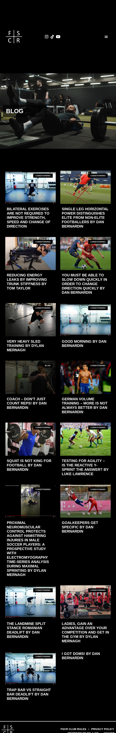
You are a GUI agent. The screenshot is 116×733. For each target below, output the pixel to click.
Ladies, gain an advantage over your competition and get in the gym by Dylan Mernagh (85, 632)
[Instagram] (47, 37)
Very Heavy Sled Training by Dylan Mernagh (25, 345)
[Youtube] (58, 37)
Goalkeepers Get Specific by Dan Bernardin (80, 527)
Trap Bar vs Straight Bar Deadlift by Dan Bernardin (29, 694)
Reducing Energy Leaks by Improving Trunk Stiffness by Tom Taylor (27, 281)
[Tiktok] (52, 37)
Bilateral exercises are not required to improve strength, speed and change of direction (28, 217)
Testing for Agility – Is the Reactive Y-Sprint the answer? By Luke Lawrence (85, 467)
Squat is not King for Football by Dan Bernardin (29, 465)
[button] (106, 36)
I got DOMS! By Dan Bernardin (81, 656)
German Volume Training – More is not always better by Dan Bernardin (85, 405)
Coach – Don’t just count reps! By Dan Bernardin (27, 403)
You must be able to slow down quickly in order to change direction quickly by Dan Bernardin (84, 283)
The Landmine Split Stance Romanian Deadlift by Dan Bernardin (26, 630)
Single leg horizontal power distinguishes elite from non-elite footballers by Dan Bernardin (85, 217)
